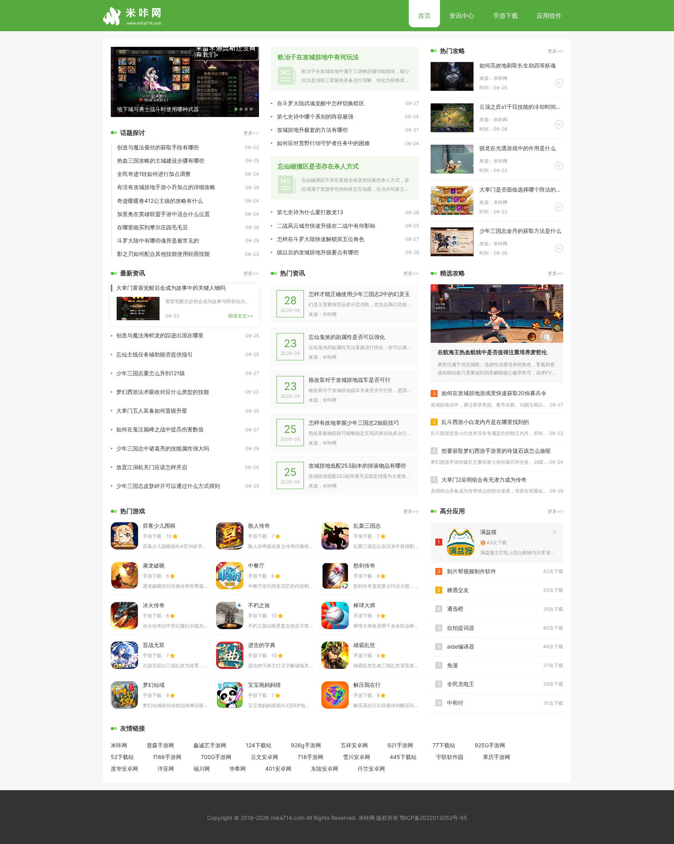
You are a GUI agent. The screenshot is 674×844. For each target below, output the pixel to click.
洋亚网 (166, 768)
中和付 (455, 702)
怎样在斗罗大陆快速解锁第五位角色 (320, 239)
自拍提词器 (460, 627)
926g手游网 (306, 745)
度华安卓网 (124, 768)
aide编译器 (460, 646)
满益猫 (488, 531)
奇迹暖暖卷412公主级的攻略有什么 (160, 200)
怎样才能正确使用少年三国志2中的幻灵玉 (359, 294)
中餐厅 (256, 565)
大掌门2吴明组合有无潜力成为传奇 (484, 479)
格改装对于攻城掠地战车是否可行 (349, 379)
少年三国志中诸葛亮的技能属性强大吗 (162, 448)
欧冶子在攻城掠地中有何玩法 (318, 57)
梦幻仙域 (154, 684)
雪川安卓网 (356, 757)
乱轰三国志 (367, 525)
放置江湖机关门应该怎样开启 (151, 467)
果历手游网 (496, 757)
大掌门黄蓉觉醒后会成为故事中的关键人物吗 (170, 287)
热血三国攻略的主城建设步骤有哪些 (160, 160)
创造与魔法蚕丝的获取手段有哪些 (158, 147)
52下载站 (122, 757)
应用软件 (549, 16)
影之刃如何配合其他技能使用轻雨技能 (163, 253)
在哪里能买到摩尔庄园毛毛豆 (152, 227)
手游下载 (505, 16)
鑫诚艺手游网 (209, 745)
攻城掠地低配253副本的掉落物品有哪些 (357, 465)
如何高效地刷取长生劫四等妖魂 (517, 65)
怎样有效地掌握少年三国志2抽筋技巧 (354, 422)
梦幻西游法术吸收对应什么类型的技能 (162, 391)
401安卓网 (278, 768)
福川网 (201, 768)
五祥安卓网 (354, 745)
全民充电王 (460, 684)
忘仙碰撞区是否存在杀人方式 (318, 166)
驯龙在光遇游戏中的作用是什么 (517, 148)
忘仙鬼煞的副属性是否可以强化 (347, 336)
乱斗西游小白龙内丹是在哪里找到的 (485, 421)
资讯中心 (461, 16)
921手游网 (400, 745)
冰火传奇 (154, 605)
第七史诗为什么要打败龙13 (310, 212)
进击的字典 (261, 645)
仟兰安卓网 (371, 768)
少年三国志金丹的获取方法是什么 (520, 230)
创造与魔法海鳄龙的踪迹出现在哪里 (160, 335)
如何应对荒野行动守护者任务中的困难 (323, 143)
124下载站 (258, 745)
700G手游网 (216, 757)
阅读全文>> (240, 316)
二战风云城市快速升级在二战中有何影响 (326, 225)
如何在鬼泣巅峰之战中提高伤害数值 (160, 429)
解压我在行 (367, 684)
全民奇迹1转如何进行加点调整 (154, 173)
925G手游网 (490, 745)
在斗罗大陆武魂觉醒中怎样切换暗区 (320, 103)
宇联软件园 (449, 757)
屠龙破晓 (154, 565)
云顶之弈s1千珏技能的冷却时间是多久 (521, 106)
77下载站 (444, 745)
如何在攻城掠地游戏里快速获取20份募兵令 (494, 393)
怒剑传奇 (364, 565)
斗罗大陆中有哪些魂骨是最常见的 (158, 240)
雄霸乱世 (364, 645)
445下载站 (403, 757)
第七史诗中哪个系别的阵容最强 (315, 116)
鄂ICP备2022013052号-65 (433, 817)
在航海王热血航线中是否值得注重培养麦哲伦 (492, 352)
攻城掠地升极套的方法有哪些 (312, 129)
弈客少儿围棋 (159, 525)
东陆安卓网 (324, 768)
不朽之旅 (259, 605)
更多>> (251, 133)
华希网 (237, 768)
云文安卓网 (264, 757)
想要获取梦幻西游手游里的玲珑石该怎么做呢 (496, 450)
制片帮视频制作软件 (471, 571)
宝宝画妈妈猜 (264, 684)
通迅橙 (455, 608)
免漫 (452, 665)
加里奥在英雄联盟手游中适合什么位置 (163, 214)
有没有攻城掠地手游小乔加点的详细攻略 (166, 187)
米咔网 (119, 745)
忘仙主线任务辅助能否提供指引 (154, 354)
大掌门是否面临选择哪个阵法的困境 (521, 189)
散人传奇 (259, 525)
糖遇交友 (458, 590)
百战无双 (154, 645)
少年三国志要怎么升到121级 (150, 373)
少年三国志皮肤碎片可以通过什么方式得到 (168, 485)
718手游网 (310, 757)
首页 (424, 16)
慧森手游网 (160, 745)
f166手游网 (167, 757)
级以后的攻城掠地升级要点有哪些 (318, 252)
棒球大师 (364, 605)
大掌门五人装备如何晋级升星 (151, 410)
